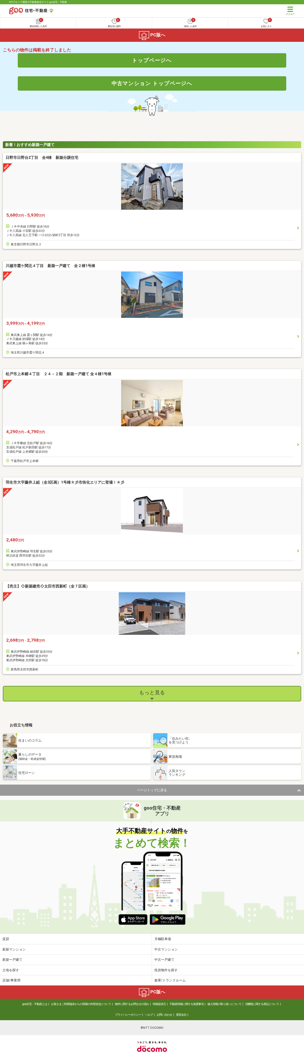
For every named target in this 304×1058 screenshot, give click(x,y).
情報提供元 (159, 1004)
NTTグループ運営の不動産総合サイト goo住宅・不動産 (38, 2)
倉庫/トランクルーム (170, 980)
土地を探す (10, 970)
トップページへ (152, 60)
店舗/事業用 (11, 980)
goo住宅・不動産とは (34, 1004)
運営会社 (181, 1014)
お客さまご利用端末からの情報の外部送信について (81, 1004)
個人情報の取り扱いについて (224, 1004)
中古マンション (166, 949)
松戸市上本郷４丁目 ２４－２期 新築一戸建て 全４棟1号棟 (58, 374)
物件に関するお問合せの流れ (132, 1004)
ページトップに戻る (152, 790)
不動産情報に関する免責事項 (187, 1004)
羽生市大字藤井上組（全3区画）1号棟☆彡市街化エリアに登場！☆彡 (65, 482)
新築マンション (14, 949)
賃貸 (5, 939)
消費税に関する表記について (262, 1004)
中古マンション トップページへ (152, 83)
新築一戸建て (12, 959)
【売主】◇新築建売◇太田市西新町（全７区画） (48, 586)
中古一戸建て (164, 959)
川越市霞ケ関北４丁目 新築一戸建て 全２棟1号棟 (50, 265)
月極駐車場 (162, 939)
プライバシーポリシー (128, 1014)
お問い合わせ (164, 1014)
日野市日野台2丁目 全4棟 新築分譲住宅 (42, 157)
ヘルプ (149, 1014)
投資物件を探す (166, 970)
